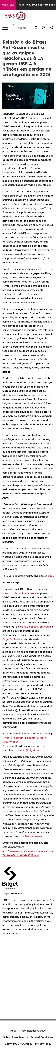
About (13, 1030)
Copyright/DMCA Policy (18, 1043)
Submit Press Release (15, 1037)
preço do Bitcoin (28, 626)
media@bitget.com (29, 750)
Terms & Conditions (42, 1037)
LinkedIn (30, 737)
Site (48, 733)
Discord (41, 737)
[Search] (36, 27)
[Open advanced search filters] (43, 27)
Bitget (36, 118)
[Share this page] (51, 28)
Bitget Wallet (10, 639)
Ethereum (45, 626)
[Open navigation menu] (5, 28)
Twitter (6, 737)
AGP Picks (8, 4)
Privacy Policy (43, 1043)
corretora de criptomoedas (18, 593)
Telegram (17, 737)
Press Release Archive (33, 1030)
